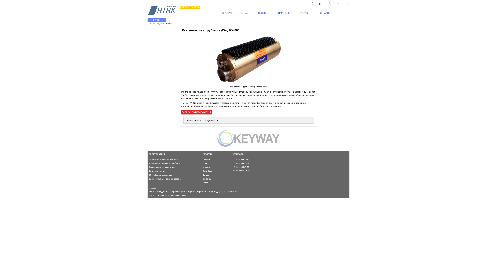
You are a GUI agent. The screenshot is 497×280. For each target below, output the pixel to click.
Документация (211, 120)
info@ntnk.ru (244, 170)
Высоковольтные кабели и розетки (165, 179)
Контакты (324, 13)
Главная (227, 13)
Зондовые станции (157, 171)
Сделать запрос (190, 7)
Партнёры (284, 13)
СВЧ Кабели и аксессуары (160, 175)
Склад (205, 182)
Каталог (304, 13)
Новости (263, 13)
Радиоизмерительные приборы (163, 159)
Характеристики (193, 120)
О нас (245, 13)
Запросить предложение (196, 112)
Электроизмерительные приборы (164, 163)
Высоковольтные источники (162, 167)
